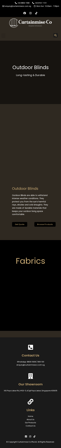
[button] (3, 35)
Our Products (30, 422)
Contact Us (30, 426)
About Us (30, 419)
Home (30, 416)
